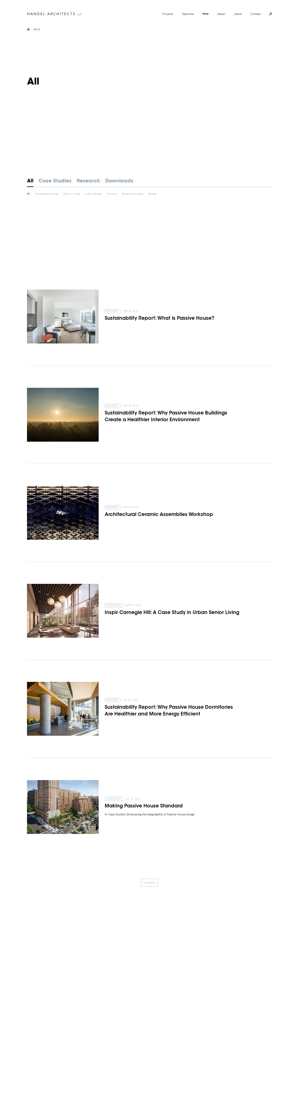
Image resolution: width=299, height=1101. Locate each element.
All (30, 181)
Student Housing (132, 193)
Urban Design (93, 193)
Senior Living (72, 193)
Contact (256, 13)
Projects (167, 13)
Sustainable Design (46, 193)
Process (112, 193)
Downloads (119, 181)
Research (88, 181)
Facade (152, 193)
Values (221, 13)
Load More (149, 882)
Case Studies (55, 181)
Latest (238, 13)
